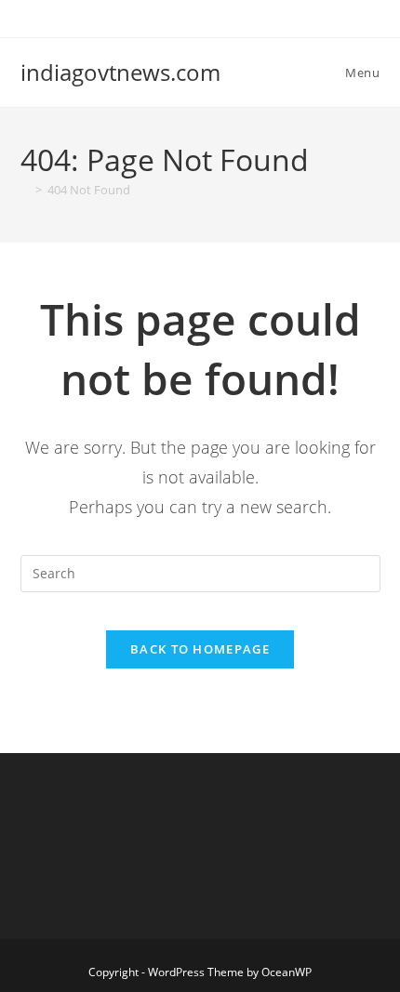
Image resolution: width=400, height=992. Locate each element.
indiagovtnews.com (120, 72)
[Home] (25, 189)
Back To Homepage (200, 649)
